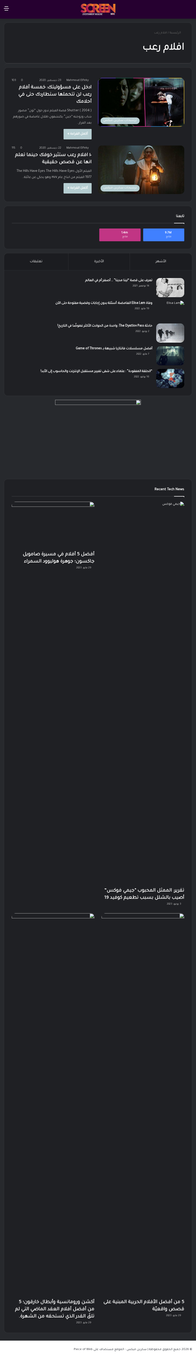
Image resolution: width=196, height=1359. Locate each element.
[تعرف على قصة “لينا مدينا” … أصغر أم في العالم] (170, 287)
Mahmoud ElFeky (77, 80)
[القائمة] (6, 11)
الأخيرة (99, 261)
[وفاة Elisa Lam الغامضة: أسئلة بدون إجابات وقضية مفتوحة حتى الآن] (170, 310)
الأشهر (161, 261)
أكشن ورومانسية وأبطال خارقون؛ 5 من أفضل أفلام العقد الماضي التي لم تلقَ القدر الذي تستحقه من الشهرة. (54, 1309)
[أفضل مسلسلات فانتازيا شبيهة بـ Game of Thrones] (170, 355)
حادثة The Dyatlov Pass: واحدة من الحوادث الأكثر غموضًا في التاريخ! (104, 326)
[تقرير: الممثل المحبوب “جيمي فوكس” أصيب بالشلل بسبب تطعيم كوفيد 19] (143, 693)
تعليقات (36, 261)
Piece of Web (83, 1349)
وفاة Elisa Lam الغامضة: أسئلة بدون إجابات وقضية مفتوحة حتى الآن (103, 303)
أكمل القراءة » (77, 134)
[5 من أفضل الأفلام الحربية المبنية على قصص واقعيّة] (143, 1104)
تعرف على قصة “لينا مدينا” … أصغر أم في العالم (118, 280)
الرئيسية (176, 33)
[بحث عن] (189, 11)
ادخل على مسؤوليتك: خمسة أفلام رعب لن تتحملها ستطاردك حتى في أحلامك (55, 94)
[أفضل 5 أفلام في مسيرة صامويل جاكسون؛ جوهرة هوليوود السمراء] (53, 525)
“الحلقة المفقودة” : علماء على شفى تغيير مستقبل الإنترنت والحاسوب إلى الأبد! (96, 371)
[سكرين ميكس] (98, 9)
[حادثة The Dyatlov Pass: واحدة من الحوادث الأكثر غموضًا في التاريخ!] (170, 333)
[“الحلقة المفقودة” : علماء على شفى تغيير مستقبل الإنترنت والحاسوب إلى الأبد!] (170, 378)
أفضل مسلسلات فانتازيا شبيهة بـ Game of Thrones (114, 349)
